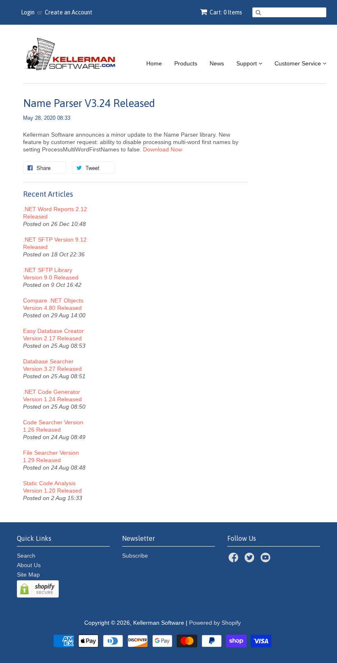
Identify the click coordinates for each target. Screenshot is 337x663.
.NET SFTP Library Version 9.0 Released (50, 274)
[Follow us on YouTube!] (267, 560)
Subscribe (135, 555)
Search (26, 555)
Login (28, 12)
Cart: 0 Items (226, 12)
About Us (29, 565)
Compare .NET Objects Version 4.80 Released (53, 304)
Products (185, 63)
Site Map (28, 574)
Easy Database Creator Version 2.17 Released (53, 335)
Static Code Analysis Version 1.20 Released (52, 487)
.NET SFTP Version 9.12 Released (55, 243)
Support (247, 63)
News (217, 63)
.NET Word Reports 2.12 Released (55, 213)
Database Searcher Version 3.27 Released (52, 365)
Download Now (162, 149)
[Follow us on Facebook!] (235, 560)
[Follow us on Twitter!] (251, 560)
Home (154, 63)
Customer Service (299, 63)
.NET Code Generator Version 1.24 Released (52, 395)
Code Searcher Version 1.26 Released (53, 426)
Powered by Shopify (215, 622)
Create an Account (68, 12)
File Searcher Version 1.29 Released (51, 456)
